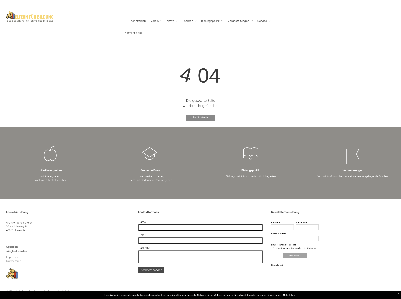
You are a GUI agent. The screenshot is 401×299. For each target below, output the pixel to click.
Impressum (12, 257)
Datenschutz (13, 260)
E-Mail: (142, 234)
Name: (142, 221)
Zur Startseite (200, 117)
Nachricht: (144, 247)
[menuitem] (138, 21)
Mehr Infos (289, 294)
